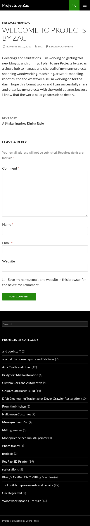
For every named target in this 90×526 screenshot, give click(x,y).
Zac (40, 46)
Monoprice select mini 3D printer (25, 438)
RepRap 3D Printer (15, 461)
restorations (10, 469)
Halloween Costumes (16, 414)
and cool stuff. (11, 351)
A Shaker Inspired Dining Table (23, 120)
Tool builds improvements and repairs (27, 485)
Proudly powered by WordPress (20, 520)
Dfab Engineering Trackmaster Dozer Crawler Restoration (41, 398)
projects (7, 453)
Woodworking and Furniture (21, 501)
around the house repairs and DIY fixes (28, 359)
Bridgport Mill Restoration (20, 375)
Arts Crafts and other (16, 367)
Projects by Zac (15, 5)
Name (7, 224)
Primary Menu (85, 5)
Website (8, 261)
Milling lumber (12, 430)
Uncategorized (12, 493)
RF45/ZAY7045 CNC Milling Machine (28, 477)
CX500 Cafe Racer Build (18, 390)
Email (7, 243)
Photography (11, 446)
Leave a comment (61, 46)
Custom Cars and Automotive (22, 383)
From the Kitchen (14, 406)
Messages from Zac (16, 22)
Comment (10, 168)
